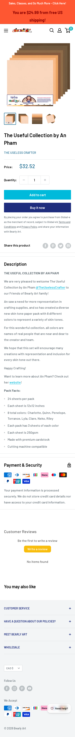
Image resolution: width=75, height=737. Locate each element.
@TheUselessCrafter (50, 287)
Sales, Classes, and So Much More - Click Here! (37, 3)
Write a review (37, 549)
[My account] (60, 30)
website (15, 382)
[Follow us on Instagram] (14, 688)
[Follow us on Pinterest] (22, 688)
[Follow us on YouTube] (29, 688)
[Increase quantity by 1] (45, 180)
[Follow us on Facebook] (7, 688)
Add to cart (37, 195)
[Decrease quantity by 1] (24, 180)
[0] (67, 30)
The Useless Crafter (20, 152)
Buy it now (37, 208)
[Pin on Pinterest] (53, 245)
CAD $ (9, 668)
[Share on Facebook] (45, 245)
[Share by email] (68, 245)
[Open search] (52, 30)
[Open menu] (6, 30)
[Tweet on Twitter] (60, 245)
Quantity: (10, 180)
